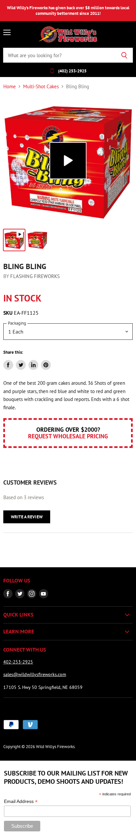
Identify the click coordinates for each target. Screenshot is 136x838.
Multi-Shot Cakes (41, 86)
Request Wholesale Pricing (68, 436)
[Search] (124, 55)
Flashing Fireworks (35, 276)
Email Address (21, 801)
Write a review (27, 517)
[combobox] (59, 55)
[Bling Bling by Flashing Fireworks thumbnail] (14, 240)
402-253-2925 (18, 662)
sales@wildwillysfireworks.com (34, 674)
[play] (68, 160)
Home (9, 86)
